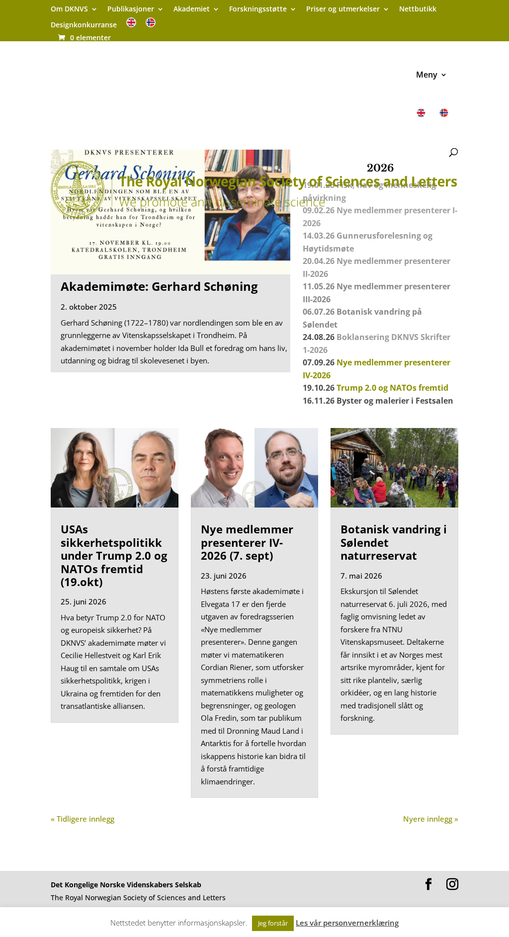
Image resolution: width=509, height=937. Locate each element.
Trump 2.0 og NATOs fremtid (392, 387)
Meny (426, 75)
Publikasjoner (130, 9)
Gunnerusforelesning (379, 235)
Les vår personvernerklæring (347, 923)
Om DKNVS (69, 9)
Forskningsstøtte (258, 9)
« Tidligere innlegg (82, 819)
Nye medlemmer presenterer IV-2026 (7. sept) (247, 542)
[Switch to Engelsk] (131, 25)
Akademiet (191, 9)
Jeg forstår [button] (273, 923)
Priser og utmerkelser (343, 9)
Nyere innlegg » (430, 819)
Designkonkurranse (84, 25)
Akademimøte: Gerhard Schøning (159, 286)
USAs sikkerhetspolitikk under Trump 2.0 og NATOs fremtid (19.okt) (114, 555)
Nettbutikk (417, 9)
